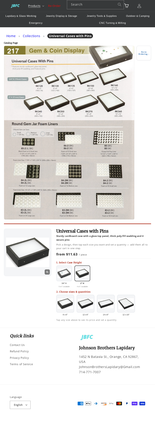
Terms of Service (21, 364)
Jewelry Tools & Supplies (102, 16)
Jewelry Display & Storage (61, 16)
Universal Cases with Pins (70, 36)
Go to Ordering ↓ (144, 53)
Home (11, 36)
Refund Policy (19, 351)
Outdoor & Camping (137, 16)
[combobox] (95, 4)
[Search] (119, 4)
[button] (36, 6)
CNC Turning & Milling (112, 23)
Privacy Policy (19, 358)
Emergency (35, 23)
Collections (31, 36)
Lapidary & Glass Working (20, 16)
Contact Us (17, 345)
